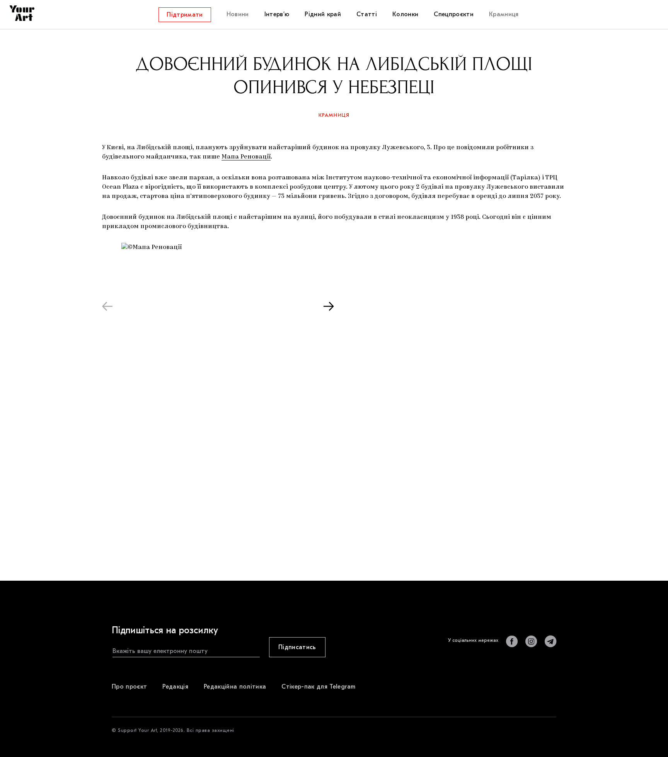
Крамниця (334, 115)
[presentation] (107, 305)
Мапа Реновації (246, 157)
